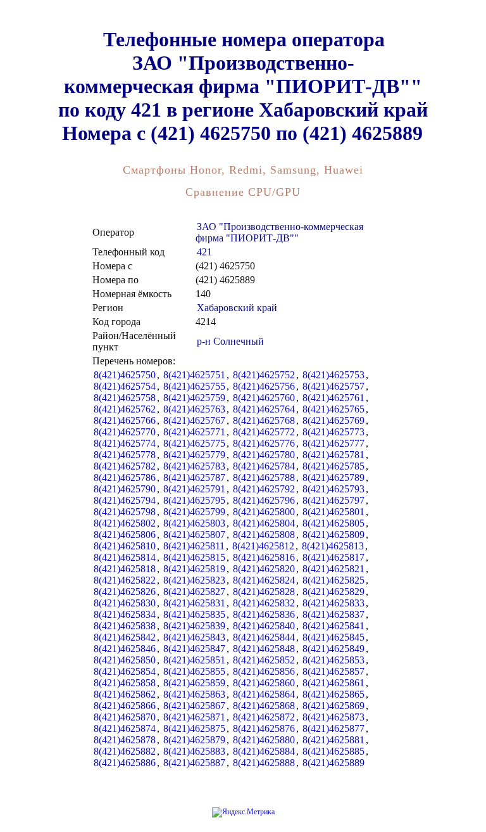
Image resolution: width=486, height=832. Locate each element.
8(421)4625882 (125, 751)
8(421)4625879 (194, 739)
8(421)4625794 (125, 500)
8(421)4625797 (333, 500)
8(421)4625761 (333, 397)
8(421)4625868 (264, 705)
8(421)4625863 (194, 694)
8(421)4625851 (194, 660)
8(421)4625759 (194, 397)
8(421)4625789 (333, 477)
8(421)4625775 (194, 443)
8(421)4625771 (194, 431)
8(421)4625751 (194, 374)
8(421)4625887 (194, 762)
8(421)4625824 (264, 580)
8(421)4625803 (194, 523)
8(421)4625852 (264, 660)
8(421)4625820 (264, 568)
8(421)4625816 (264, 557)
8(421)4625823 (194, 580)
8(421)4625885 (333, 751)
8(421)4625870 (125, 717)
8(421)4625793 (333, 488)
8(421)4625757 (333, 386)
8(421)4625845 (333, 637)
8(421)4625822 (125, 580)
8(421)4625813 (333, 546)
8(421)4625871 (194, 717)
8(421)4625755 (194, 386)
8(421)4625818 (125, 568)
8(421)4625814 (125, 557)
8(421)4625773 (333, 431)
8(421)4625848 (264, 648)
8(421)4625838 (125, 625)
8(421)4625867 (194, 705)
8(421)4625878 (125, 739)
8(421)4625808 (264, 534)
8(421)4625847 (194, 648)
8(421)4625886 (125, 762)
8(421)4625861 (333, 682)
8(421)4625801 (333, 511)
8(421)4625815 (194, 557)
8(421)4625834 (125, 614)
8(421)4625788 (264, 477)
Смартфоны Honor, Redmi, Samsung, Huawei (243, 169)
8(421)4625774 (125, 443)
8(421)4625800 (264, 511)
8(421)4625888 (264, 762)
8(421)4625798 (125, 511)
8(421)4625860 (264, 682)
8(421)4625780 (264, 454)
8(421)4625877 (333, 728)
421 (204, 251)
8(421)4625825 (333, 580)
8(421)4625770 (125, 431)
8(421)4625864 (264, 694)
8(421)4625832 (264, 603)
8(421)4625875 (194, 728)
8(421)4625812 (263, 546)
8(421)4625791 (194, 488)
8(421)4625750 (125, 374)
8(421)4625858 (125, 682)
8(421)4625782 (125, 466)
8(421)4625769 (333, 420)
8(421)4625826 (125, 591)
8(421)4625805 (333, 523)
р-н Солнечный (230, 341)
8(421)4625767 (194, 420)
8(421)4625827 (194, 591)
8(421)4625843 (194, 637)
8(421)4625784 (264, 466)
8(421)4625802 (125, 523)
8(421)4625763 (194, 409)
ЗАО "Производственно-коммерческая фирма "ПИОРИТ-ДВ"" (279, 232)
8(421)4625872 (264, 717)
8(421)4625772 (264, 431)
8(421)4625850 (125, 660)
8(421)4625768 (264, 420)
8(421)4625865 (333, 694)
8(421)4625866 (125, 705)
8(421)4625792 (264, 488)
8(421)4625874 (125, 728)
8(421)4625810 (125, 546)
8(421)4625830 (125, 603)
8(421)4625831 (194, 603)
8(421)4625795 (194, 500)
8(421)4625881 (333, 739)
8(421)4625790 (125, 488)
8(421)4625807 (194, 534)
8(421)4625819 (194, 568)
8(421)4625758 (125, 397)
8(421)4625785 (333, 466)
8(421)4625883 (194, 751)
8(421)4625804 (264, 523)
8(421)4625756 (264, 386)
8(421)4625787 (194, 477)
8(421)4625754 (125, 386)
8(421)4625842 (125, 637)
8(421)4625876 (264, 728)
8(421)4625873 (333, 717)
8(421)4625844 (264, 637)
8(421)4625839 (194, 625)
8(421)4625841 (333, 625)
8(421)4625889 (333, 762)
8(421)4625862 (125, 694)
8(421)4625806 (125, 534)
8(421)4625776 (264, 443)
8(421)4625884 (264, 751)
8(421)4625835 (194, 614)
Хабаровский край (237, 307)
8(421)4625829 (333, 591)
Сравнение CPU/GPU (243, 192)
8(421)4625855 (194, 671)
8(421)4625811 (194, 546)
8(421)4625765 (333, 409)
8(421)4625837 (333, 614)
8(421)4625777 (333, 443)
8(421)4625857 (333, 671)
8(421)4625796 (264, 500)
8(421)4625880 (264, 739)
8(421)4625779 (194, 454)
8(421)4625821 (333, 568)
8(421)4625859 (194, 682)
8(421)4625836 (264, 614)
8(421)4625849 (333, 648)
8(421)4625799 (194, 511)
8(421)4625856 (264, 671)
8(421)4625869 (333, 705)
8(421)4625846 (125, 648)
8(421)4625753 (333, 374)
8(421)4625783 (194, 466)
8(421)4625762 (125, 409)
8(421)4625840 (264, 625)
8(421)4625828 (264, 591)
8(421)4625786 (125, 477)
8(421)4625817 (333, 557)
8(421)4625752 (264, 374)
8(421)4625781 (333, 454)
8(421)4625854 (125, 671)
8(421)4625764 (264, 409)
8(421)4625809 (333, 534)
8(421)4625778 (125, 454)
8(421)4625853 (333, 660)
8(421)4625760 (264, 397)
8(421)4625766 (125, 420)
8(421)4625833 (333, 603)
